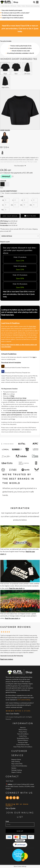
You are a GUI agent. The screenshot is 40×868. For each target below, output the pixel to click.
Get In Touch (9, 781)
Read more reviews (6, 659)
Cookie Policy (23, 736)
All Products (13, 6)
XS (3, 200)
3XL (21, 205)
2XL (12, 205)
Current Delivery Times (22, 744)
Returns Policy (23, 729)
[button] (20, 536)
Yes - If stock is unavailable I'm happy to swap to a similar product (21, 193)
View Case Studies (12, 714)
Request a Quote (16, 759)
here (34, 357)
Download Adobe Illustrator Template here (16, 367)
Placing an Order (23, 742)
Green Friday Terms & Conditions (22, 747)
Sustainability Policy (23, 738)
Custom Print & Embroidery (19, 766)
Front (5, 74)
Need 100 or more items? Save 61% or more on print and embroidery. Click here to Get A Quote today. (19, 294)
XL (3, 205)
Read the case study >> (17, 588)
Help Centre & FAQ (16, 764)
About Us (23, 727)
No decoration (4, 225)
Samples (13, 768)
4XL (31, 205)
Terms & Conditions (22, 734)
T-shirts (23, 6)
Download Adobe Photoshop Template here (17, 372)
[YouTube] (17, 797)
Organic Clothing (16, 772)
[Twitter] (10, 797)
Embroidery (3, 223)
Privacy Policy (23, 732)
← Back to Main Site (4, 6)
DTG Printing (4, 221)
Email (7, 821)
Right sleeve (5, 87)
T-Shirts (19, 6)
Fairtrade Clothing (16, 770)
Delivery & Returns (22, 740)
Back (16, 74)
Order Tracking (15, 761)
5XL (2, 210)
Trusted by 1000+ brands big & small (12, 15)
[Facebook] (7, 797)
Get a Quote (10, 808)
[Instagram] (14, 797)
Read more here (7, 315)
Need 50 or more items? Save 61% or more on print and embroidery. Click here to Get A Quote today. (20, 29)
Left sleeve (27, 74)
